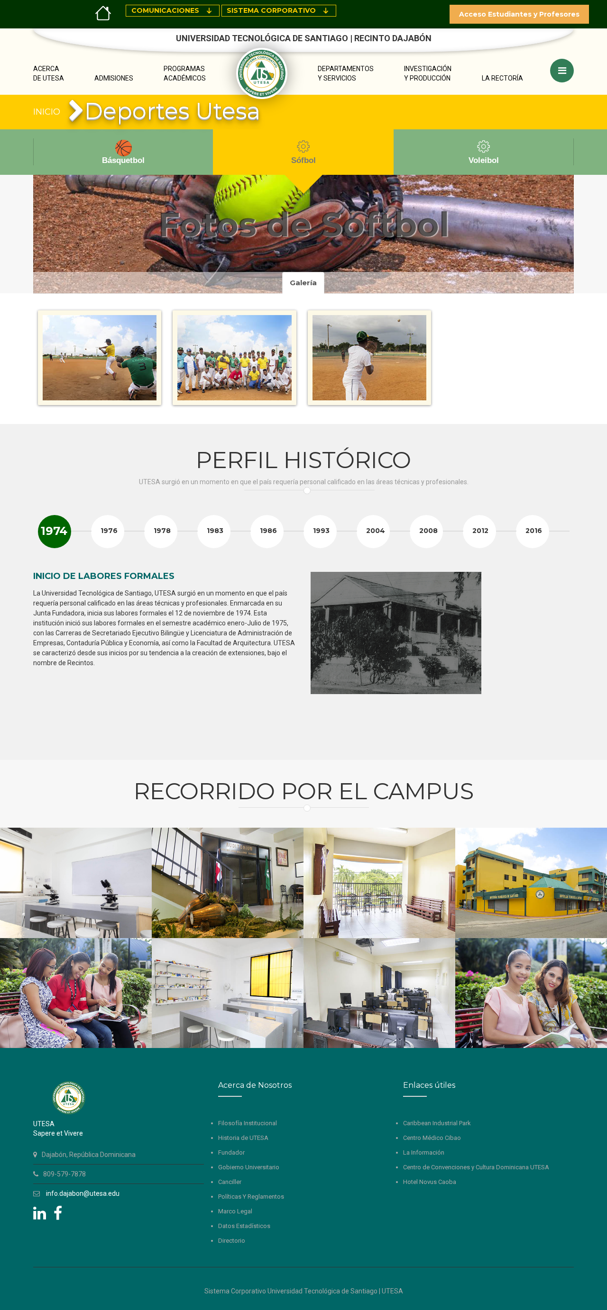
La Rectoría (502, 78)
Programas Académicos (185, 73)
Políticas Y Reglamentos (251, 1196)
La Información (423, 1152)
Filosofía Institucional (247, 1123)
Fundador (231, 1152)
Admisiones (113, 78)
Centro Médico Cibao (432, 1137)
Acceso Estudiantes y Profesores (519, 14)
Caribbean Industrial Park (437, 1123)
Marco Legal (235, 1211)
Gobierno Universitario (248, 1167)
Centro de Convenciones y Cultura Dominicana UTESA (476, 1167)
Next (561, 657)
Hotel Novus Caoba (429, 1181)
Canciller (229, 1181)
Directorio (231, 1240)
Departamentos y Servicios (346, 73)
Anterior (29, 11)
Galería (303, 282)
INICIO (46, 112)
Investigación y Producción (427, 73)
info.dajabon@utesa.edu (83, 1193)
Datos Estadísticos (244, 1225)
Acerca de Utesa (48, 73)
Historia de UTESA (243, 1137)
